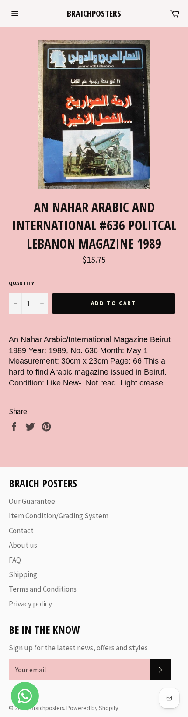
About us (23, 545)
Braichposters (94, 13)
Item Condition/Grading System (58, 516)
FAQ (15, 560)
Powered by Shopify (92, 708)
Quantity (21, 283)
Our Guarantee (32, 501)
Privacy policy (30, 604)
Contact (21, 530)
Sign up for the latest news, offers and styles (78, 648)
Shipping (23, 574)
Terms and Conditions (43, 589)
